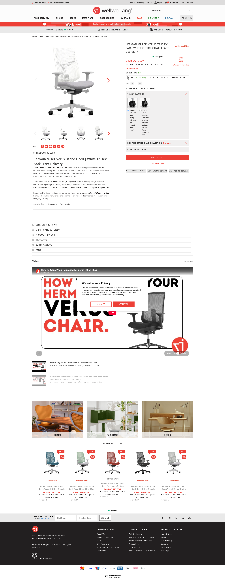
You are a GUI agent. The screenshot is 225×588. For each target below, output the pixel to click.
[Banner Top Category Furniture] (112, 419)
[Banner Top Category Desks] (167, 419)
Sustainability (166, 540)
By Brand (125, 18)
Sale (139, 18)
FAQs (99, 540)
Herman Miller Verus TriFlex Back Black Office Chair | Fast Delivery (143, 487)
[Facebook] (42, 146)
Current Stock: (136, 149)
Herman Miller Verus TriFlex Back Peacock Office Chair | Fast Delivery (51, 487)
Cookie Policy (134, 547)
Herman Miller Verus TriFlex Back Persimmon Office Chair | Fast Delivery (112, 484)
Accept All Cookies (124, 304)
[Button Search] (190, 10)
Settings (101, 304)
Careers (164, 544)
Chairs (59, 18)
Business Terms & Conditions (141, 537)
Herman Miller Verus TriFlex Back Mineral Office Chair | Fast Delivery (173, 487)
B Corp (164, 537)
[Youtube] (189, 518)
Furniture (87, 18)
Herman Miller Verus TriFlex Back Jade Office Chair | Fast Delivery (82, 487)
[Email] (46, 146)
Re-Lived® (153, 18)
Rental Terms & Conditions (140, 540)
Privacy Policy (134, 544)
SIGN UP (105, 518)
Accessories (107, 18)
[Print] (50, 146)
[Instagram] (169, 518)
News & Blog (166, 534)
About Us (187, 18)
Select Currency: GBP (139, 2)
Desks (73, 18)
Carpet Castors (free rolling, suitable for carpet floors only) (133, 120)
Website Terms (135, 534)
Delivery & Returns (105, 537)
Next (108, 80)
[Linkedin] (59, 146)
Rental (169, 18)
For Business (166, 547)
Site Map (165, 550)
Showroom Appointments (108, 547)
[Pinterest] (63, 146)
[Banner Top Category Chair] (57, 419)
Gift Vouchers (103, 544)
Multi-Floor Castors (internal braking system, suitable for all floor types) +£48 (145, 122)
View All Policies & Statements (142, 550)
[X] (54, 146)
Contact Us (101, 550)
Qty (127, 83)
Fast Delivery (41, 18)
